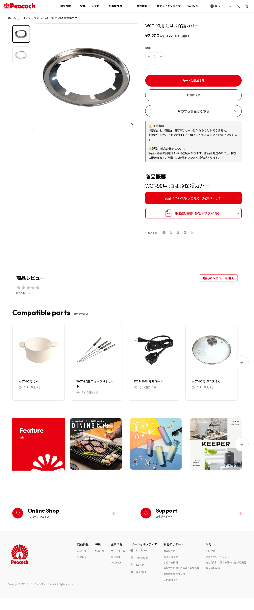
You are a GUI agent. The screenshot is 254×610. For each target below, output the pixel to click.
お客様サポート (172, 551)
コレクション (30, 18)
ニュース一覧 (118, 551)
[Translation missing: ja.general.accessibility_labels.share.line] (186, 232)
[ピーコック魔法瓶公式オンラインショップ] (20, 6)
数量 (148, 48)
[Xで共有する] (172, 232)
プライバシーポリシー (217, 557)
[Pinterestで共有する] (179, 232)
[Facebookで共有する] (165, 232)
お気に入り (193, 95)
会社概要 (115, 557)
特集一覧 (100, 551)
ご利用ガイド (171, 579)
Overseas (116, 562)
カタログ (82, 557)
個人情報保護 (213, 568)
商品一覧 (82, 551)
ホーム (12, 18)
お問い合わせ (171, 557)
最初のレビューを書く (219, 277)
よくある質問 (171, 562)
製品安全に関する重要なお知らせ (181, 568)
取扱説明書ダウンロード (177, 574)
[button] (149, 56)
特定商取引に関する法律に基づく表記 (226, 562)
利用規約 (210, 551)
